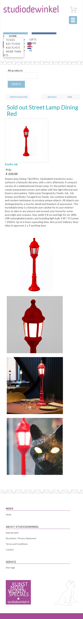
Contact (10, 549)
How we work (12, 532)
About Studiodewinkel (22, 526)
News (9, 508)
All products (15, 70)
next (69, 96)
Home (13, 36)
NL (30, 50)
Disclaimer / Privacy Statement (21, 538)
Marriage (10, 567)
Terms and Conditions (17, 544)
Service (11, 561)
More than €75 (12, 53)
